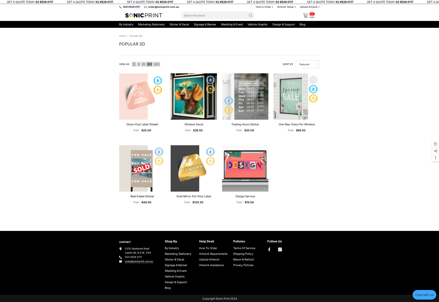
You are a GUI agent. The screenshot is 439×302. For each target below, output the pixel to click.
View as (124, 64)
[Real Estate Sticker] (142, 168)
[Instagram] (280, 249)
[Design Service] (245, 168)
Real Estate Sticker (142, 196)
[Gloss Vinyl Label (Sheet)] (142, 96)
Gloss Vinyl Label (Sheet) (142, 124)
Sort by (288, 64)
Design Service (245, 196)
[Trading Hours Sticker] (245, 96)
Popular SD (136, 35)
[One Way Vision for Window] (297, 96)
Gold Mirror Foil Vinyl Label (193, 196)
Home (122, 35)
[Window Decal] (194, 96)
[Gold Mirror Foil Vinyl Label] (194, 168)
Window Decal (194, 124)
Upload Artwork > (310, 6)
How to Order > (264, 6)
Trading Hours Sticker (245, 124)
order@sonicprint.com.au (139, 261)
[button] (134, 64)
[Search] (217, 15)
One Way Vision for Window (297, 124)
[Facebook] (269, 249)
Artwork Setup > (286, 6)
